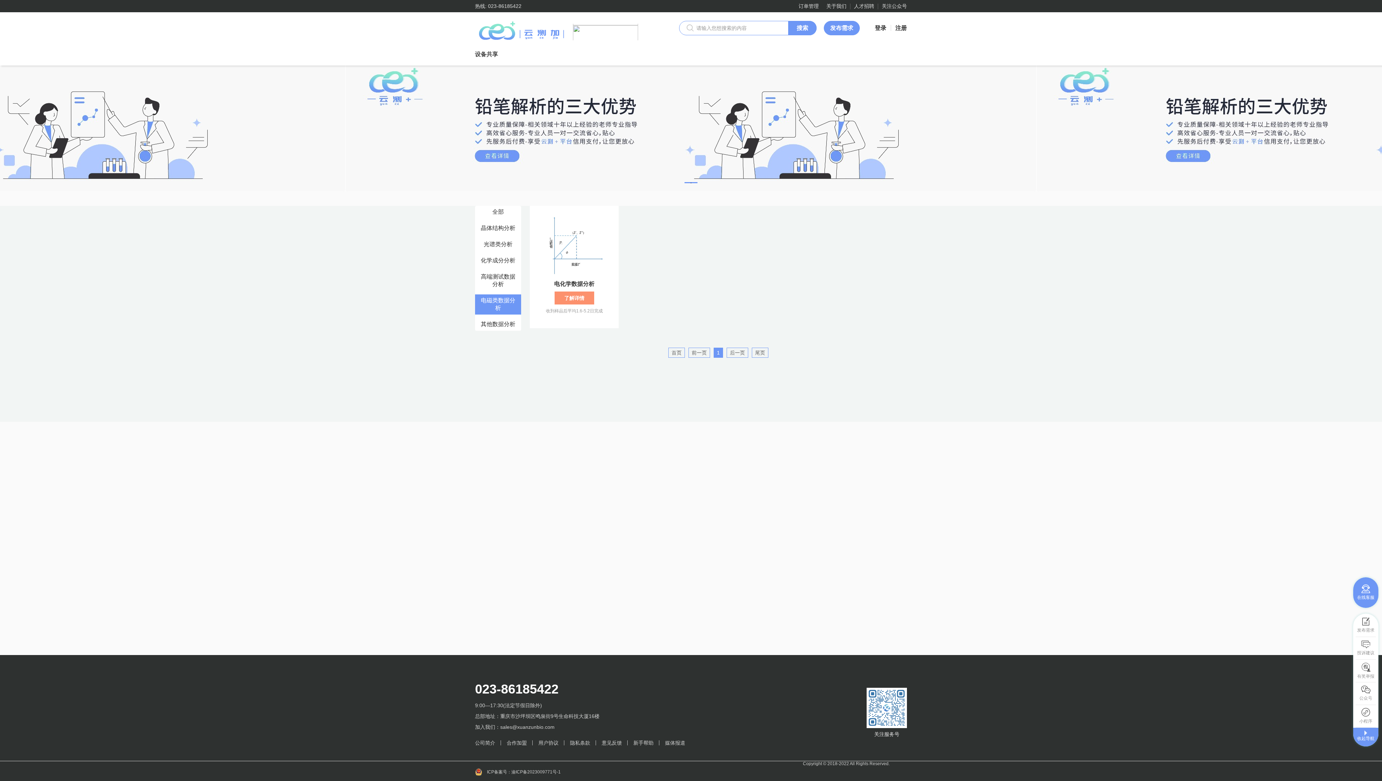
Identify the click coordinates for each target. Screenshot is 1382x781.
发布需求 (841, 28)
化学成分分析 (498, 260)
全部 (498, 212)
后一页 (737, 353)
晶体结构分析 (498, 228)
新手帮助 (643, 743)
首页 (677, 353)
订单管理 (809, 6)
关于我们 (836, 6)
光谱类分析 (498, 244)
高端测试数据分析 (498, 280)
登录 (880, 28)
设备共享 (486, 54)
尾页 (760, 353)
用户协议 (548, 743)
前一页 (699, 353)
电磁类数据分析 (498, 304)
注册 (901, 28)
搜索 (802, 28)
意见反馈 (612, 743)
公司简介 (485, 743)
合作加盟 (517, 743)
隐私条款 (580, 743)
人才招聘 (864, 6)
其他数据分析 (498, 324)
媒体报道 (675, 743)
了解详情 (574, 298)
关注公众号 (894, 6)
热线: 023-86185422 (498, 6)
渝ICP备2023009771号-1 (536, 772)
